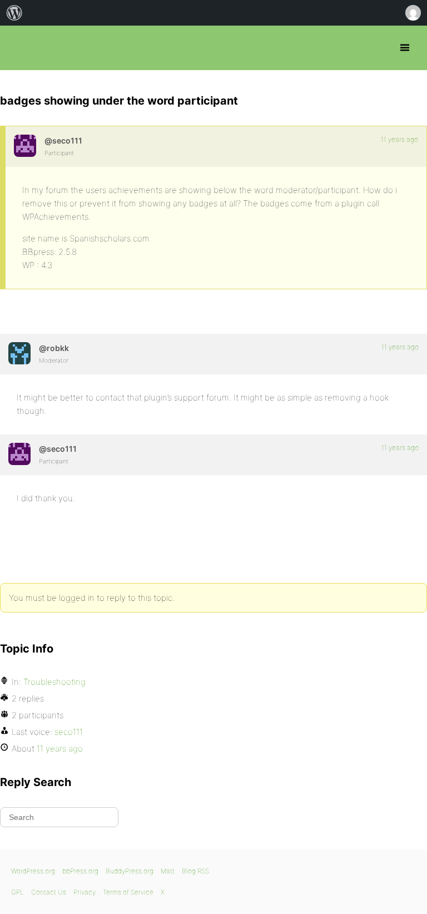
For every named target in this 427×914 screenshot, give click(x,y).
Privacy (84, 892)
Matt (168, 871)
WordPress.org (33, 871)
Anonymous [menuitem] (412, 13)
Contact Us (48, 892)
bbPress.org (18, 48)
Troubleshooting (54, 681)
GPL (17, 892)
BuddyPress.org (129, 871)
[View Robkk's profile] (19, 353)
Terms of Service (128, 892)
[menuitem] (14, 13)
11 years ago (399, 139)
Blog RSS (195, 871)
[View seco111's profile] (25, 146)
